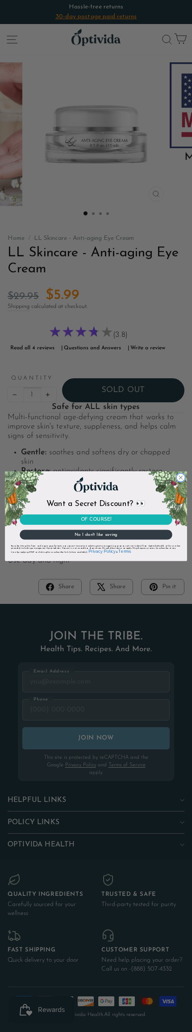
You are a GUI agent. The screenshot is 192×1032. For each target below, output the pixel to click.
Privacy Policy (102, 551)
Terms (124, 551)
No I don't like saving (96, 534)
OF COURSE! (96, 519)
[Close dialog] (180, 477)
